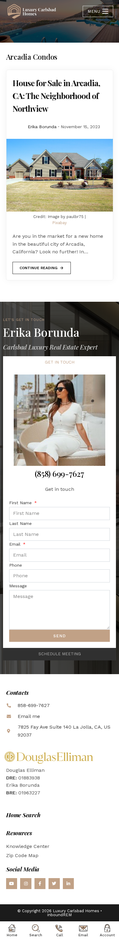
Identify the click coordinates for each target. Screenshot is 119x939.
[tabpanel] (59, 508)
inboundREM (59, 915)
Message (18, 585)
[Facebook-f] (39, 883)
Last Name (20, 523)
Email (15, 544)
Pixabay (59, 222)
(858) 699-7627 (59, 473)
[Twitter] (54, 883)
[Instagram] (25, 883)
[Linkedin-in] (68, 883)
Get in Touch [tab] (59, 362)
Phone (15, 565)
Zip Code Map (22, 855)
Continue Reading (38, 266)
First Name (21, 502)
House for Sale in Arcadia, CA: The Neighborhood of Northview (56, 96)
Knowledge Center (27, 846)
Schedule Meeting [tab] (59, 654)
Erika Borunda (42, 126)
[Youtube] (11, 883)
